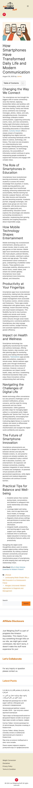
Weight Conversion (9, 760)
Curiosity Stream (15, 131)
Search (5, 600)
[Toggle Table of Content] (22, 83)
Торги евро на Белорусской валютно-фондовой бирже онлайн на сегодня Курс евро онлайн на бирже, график (16, 718)
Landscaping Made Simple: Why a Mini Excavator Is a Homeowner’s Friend (16, 580)
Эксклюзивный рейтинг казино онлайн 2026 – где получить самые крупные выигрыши (16, 710)
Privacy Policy (7, 766)
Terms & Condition (9, 769)
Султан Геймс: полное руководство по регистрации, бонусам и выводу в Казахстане (16, 725)
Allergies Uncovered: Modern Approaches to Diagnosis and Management (14, 588)
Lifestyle (8, 575)
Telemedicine (15, 357)
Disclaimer (6, 763)
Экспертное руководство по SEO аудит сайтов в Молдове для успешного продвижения (15, 703)
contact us (13, 671)
